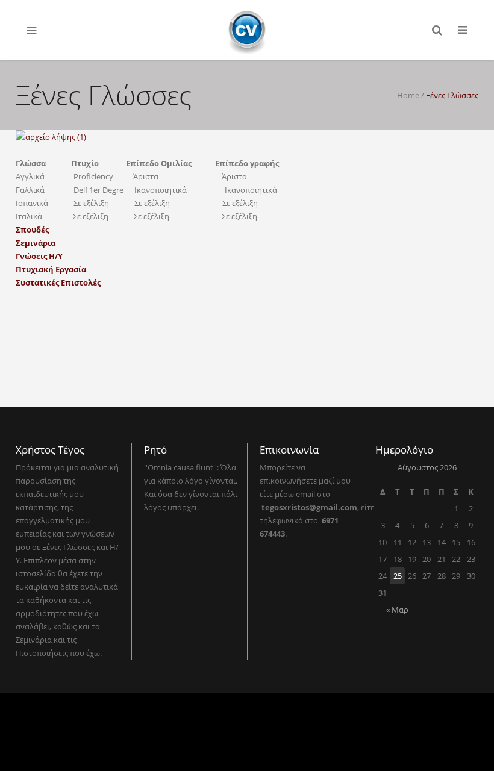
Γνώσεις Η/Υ (39, 256)
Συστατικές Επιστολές (58, 282)
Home (408, 95)
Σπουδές (32, 229)
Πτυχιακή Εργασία (51, 269)
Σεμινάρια (35, 242)
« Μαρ (397, 609)
